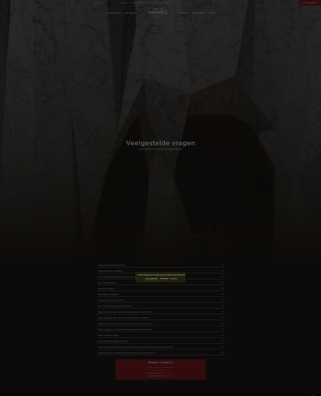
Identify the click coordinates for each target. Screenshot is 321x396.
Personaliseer (164, 278)
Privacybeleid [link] (173, 278)
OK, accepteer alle (151, 278)
